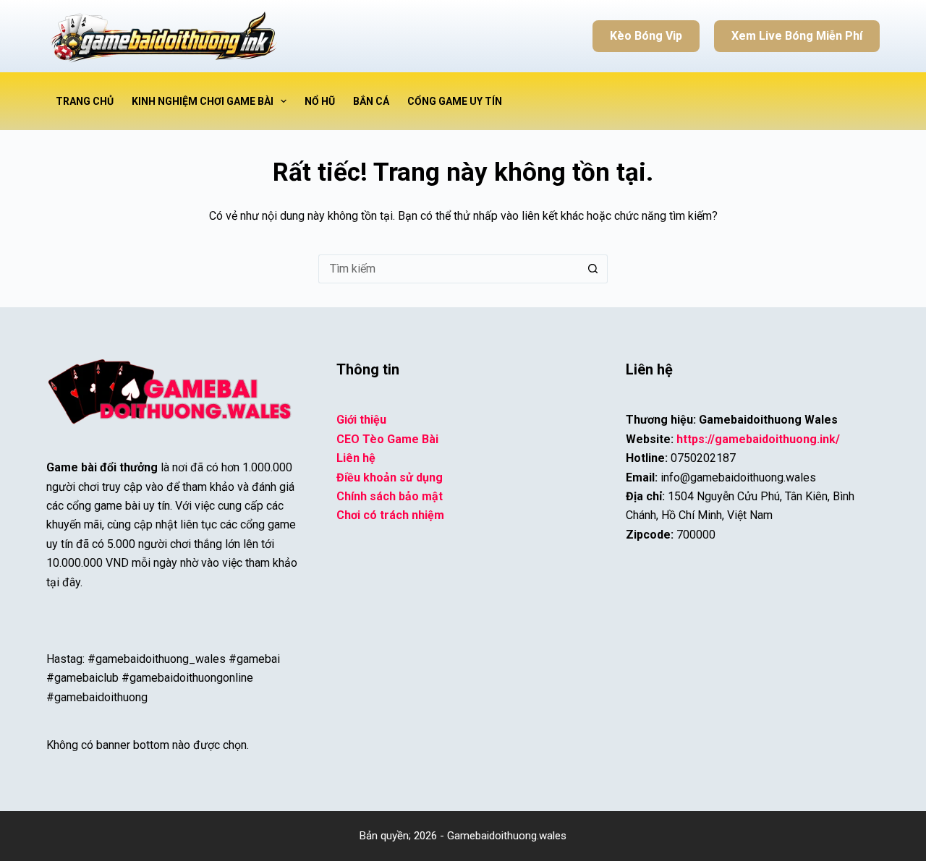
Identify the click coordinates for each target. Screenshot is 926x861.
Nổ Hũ (320, 101)
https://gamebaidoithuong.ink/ (758, 439)
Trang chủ (85, 101)
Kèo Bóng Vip (646, 36)
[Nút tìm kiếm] (593, 268)
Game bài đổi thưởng (102, 467)
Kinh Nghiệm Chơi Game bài (202, 101)
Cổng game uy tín (454, 101)
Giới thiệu (361, 420)
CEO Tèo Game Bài (387, 439)
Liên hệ (355, 458)
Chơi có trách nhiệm (390, 515)
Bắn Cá (371, 101)
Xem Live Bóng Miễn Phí (796, 36)
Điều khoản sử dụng (389, 477)
